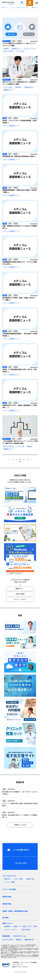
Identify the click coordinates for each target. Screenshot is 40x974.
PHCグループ (4, 7)
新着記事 (7, 926)
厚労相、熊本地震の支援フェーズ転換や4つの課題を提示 (19, 816)
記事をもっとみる (20, 825)
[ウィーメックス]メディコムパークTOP (19, 7)
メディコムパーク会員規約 (28, 962)
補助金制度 (6, 936)
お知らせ (19, 939)
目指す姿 (7, 879)
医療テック (17, 926)
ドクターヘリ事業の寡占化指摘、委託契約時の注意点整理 (20, 804)
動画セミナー (20, 588)
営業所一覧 (30, 879)
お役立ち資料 (20, 594)
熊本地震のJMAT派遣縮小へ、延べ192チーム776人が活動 (20, 793)
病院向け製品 (6, 904)
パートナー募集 (9, 882)
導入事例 (5, 917)
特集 (35, 926)
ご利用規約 (15, 962)
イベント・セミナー (20, 599)
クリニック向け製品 (9, 889)
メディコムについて (9, 876)
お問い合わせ (28, 939)
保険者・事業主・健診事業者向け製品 (15, 911)
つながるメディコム (19, 936)
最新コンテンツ (35, 7)
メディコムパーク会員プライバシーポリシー (20, 966)
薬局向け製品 (6, 896)
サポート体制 (18, 879)
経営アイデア (27, 926)
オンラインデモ (7, 939)
